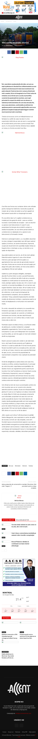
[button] (3, 17)
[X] (13, 52)
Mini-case (11, 465)
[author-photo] (19, 497)
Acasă (2, 21)
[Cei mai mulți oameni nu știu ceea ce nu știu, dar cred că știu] (6, 527)
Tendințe (31, 465)
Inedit (14, 21)
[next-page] (6, 550)
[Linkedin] (25, 52)
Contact (4, 732)
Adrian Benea (9, 45)
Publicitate (17, 732)
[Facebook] (9, 52)
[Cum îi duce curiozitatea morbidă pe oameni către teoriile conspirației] (6, 535)
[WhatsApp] (21, 52)
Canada (3, 632)
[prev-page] (3, 550)
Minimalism (18, 465)
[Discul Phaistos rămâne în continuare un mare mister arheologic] (6, 544)
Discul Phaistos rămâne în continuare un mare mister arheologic (20, 544)
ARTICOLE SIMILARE (8, 520)
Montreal (24, 465)
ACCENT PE (8, 21)
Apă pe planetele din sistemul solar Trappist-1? (10, 485)
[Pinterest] (17, 52)
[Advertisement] (19, 450)
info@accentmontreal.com (23, 713)
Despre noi (10, 732)
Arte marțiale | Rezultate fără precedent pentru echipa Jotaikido (27, 486)
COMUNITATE (5, 651)
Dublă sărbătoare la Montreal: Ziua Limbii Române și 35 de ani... (8, 656)
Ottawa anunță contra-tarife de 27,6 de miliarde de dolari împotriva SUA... (28, 636)
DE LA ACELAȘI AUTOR (22, 520)
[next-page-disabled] (6, 662)
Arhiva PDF (24, 732)
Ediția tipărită (32, 732)
